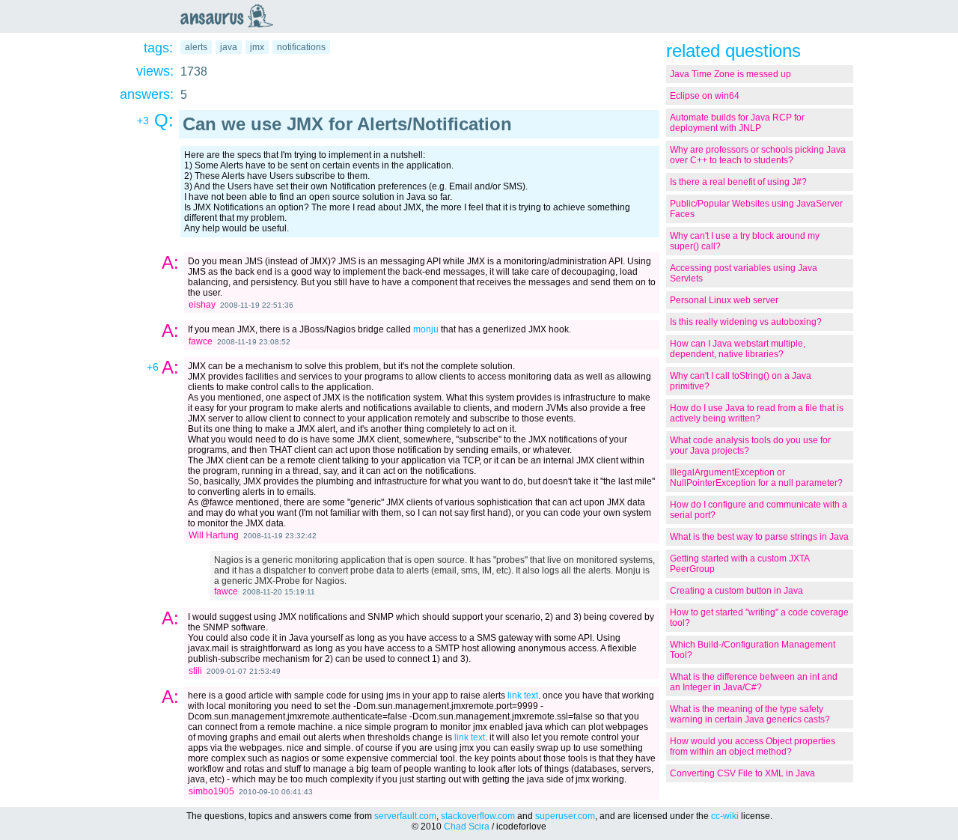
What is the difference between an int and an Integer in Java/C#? (754, 682)
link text (522, 695)
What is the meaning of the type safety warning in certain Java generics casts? (750, 714)
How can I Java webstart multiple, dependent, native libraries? (737, 348)
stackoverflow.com (478, 816)
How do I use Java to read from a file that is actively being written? (756, 413)
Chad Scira (466, 826)
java (228, 47)
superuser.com (565, 816)
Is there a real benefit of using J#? (738, 182)
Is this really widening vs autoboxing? (746, 322)
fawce (201, 341)
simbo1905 (211, 791)
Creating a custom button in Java (736, 590)
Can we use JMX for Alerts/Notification (347, 124)
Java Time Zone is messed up (730, 74)
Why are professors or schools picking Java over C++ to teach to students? (758, 154)
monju (426, 329)
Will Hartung (214, 535)
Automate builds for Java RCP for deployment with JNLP (737, 122)
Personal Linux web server (724, 300)
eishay (202, 304)
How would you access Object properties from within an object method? (752, 746)
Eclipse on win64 (704, 96)
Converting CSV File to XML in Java (742, 773)
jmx (257, 47)
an (230, 16)
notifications (301, 47)
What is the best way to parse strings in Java (759, 537)
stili (195, 671)
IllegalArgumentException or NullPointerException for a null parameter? (756, 477)
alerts (196, 47)
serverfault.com (405, 816)
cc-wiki (725, 816)
